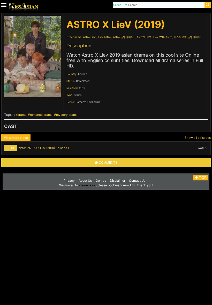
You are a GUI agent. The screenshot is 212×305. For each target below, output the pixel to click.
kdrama (21, 115)
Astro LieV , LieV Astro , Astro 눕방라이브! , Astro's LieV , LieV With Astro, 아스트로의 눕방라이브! (142, 37)
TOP (202, 178)
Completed (82, 80)
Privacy (69, 180)
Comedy (80, 101)
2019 (82, 87)
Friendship (93, 101)
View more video (16, 138)
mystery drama (67, 115)
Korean (82, 73)
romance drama (41, 115)
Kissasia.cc (87, 185)
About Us (85, 180)
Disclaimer (117, 180)
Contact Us (137, 180)
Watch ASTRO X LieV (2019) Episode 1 (43, 148)
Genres (101, 180)
